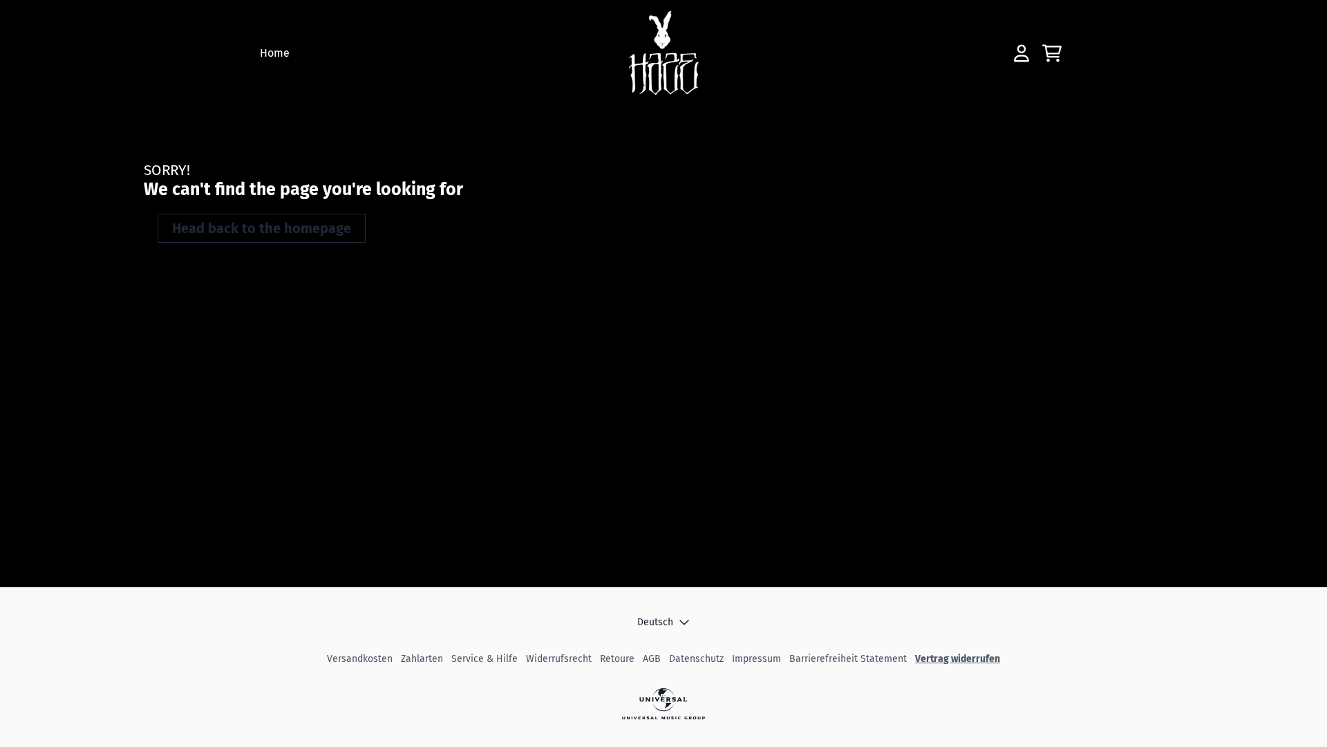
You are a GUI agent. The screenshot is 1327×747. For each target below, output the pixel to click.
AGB (652, 659)
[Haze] (663, 53)
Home (275, 52)
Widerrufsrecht (559, 659)
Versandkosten (360, 659)
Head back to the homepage (261, 228)
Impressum (756, 659)
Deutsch (655, 622)
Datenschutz (696, 659)
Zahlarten (422, 659)
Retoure (617, 659)
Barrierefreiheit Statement (848, 659)
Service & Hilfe (484, 659)
